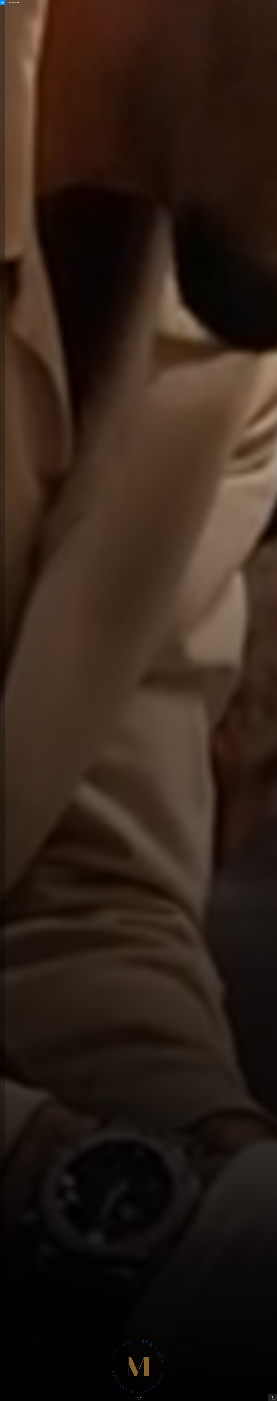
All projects (14, 3)
